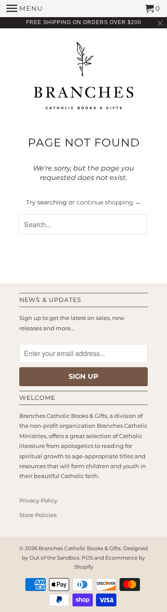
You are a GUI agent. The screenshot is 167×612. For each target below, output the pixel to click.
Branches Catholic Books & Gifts (80, 548)
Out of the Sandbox (54, 557)
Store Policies (38, 515)
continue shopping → (109, 202)
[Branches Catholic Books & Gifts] (83, 79)
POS (87, 557)
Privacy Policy (38, 500)
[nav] (24, 8)
